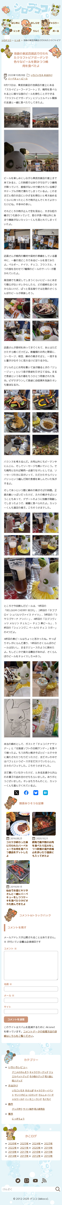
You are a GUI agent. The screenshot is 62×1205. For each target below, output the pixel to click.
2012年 (36, 1156)
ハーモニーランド (33, 1099)
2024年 (36, 1143)
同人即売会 (39, 1109)
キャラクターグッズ (38, 1072)
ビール (24, 78)
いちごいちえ (37, 75)
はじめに (15, 23)
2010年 (48, 1156)
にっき (16, 31)
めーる (56, 31)
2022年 (12, 1147)
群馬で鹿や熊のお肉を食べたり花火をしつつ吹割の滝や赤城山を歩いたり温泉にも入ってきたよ (43, 849)
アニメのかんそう (20, 1072)
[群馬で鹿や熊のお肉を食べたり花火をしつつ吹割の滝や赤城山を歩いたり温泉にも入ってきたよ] (44, 834)
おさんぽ (29, 1090)
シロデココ (6, 40)
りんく (36, 31)
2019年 (48, 1147)
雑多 (10, 1114)
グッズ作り (17, 1109)
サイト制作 (28, 1109)
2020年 (36, 1147)
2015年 (48, 1152)
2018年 (12, 1152)
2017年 (24, 1152)
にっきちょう (18, 1118)
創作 (10, 1104)
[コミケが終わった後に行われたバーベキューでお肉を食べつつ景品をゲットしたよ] (18, 834)
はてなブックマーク (45, 792)
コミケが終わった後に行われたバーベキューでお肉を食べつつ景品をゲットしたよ (17, 849)
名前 (8, 984)
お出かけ (48, 75)
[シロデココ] (31, 9)
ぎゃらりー (53, 23)
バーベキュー (14, 78)
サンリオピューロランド (26, 1094)
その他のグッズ (36, 1076)
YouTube (35, 1180)
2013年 (24, 1156)
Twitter (16, 792)
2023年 (48, 1143)
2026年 (12, 1143)
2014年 (12, 1156)
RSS (44, 1180)
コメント (10, 948)
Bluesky (35, 792)
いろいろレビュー (18, 1067)
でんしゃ (42, 1094)
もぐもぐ (47, 1099)
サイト (7, 1007)
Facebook (26, 792)
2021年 (24, 1147)
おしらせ (35, 23)
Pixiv (26, 1180)
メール (9, 995)
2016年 (36, 1152)
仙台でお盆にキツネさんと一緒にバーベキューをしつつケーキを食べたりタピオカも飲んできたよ (17, 897)
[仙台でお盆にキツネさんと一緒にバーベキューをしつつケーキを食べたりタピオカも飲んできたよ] (18, 883)
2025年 (24, 1143)
